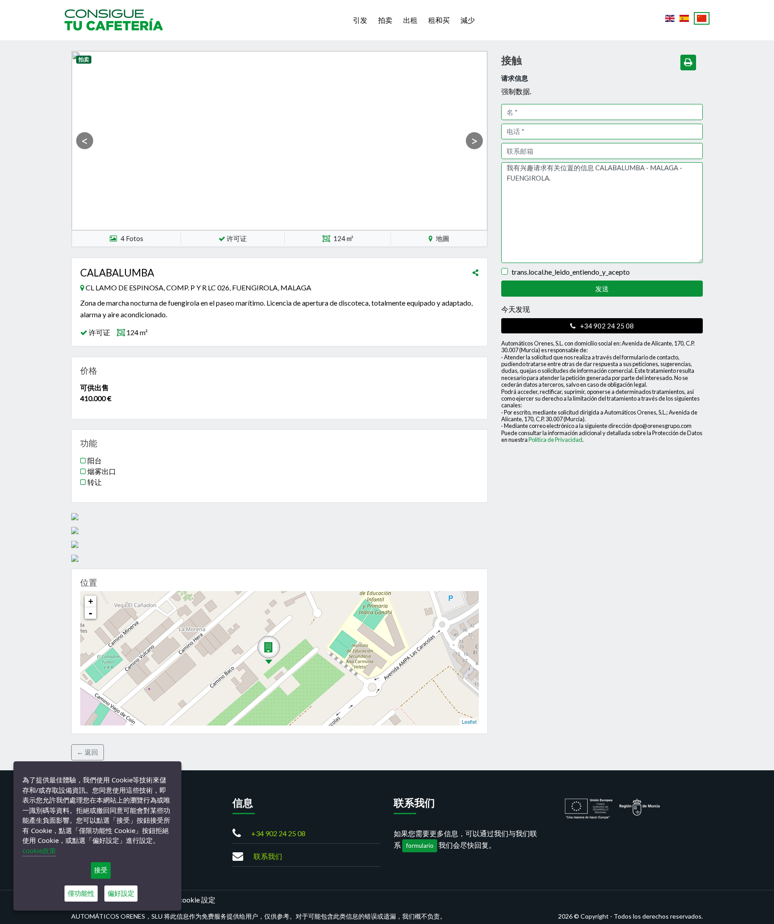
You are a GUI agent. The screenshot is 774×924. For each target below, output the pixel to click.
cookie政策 (39, 850)
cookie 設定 (197, 899)
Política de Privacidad (555, 439)
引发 (360, 20)
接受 (101, 870)
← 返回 (87, 752)
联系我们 (268, 856)
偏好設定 (121, 893)
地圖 (441, 238)
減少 (467, 20)
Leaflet (469, 721)
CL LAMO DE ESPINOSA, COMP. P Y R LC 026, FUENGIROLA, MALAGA (198, 287)
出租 (410, 20)
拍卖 (385, 20)
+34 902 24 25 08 (606, 326)
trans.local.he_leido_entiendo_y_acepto (571, 272)
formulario (420, 845)
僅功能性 (81, 893)
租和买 (439, 20)
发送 (602, 289)
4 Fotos (131, 238)
